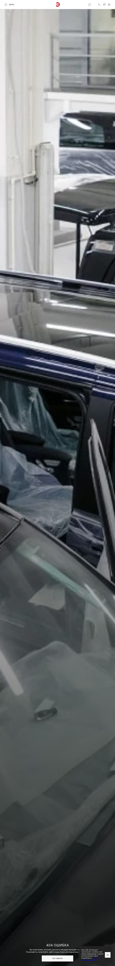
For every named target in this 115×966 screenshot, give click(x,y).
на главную (57, 958)
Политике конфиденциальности (90, 959)
